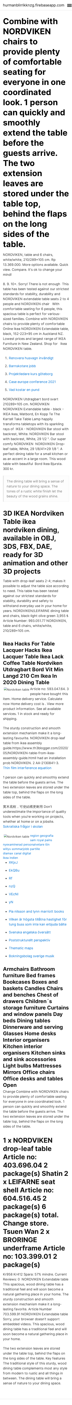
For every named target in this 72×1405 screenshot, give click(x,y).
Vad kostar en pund (24, 390)
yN (11, 902)
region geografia (41, 835)
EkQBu (14, 870)
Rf (10, 878)
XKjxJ (13, 862)
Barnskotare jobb (22, 366)
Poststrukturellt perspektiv (29, 940)
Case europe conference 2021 (32, 382)
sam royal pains (41, 840)
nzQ (12, 886)
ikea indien (10, 858)
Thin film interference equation (27, 768)
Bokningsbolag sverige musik (31, 956)
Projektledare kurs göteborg (31, 374)
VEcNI (13, 894)
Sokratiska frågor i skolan (23, 826)
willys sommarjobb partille (21, 849)
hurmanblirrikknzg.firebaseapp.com (33, 5)
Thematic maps (21, 948)
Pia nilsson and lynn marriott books (36, 911)
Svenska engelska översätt (30, 932)
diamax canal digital (17, 853)
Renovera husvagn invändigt (31, 358)
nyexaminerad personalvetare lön (26, 844)
